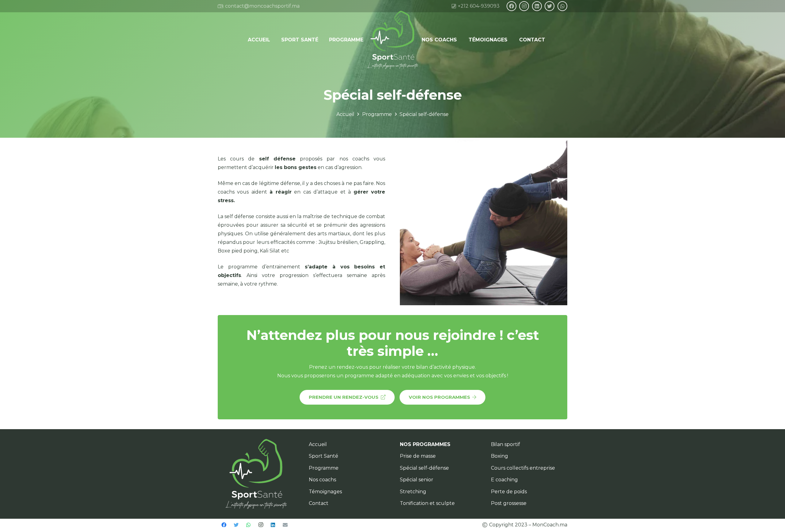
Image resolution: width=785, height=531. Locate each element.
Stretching (413, 491)
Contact (318, 503)
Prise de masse (418, 456)
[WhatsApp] (562, 6)
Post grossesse (509, 503)
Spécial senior (416, 480)
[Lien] (392, 40)
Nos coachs (322, 480)
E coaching (504, 480)
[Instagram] (524, 6)
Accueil (318, 444)
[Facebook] (511, 6)
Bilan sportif (505, 444)
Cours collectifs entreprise (523, 468)
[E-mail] (285, 525)
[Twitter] (549, 6)
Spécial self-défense (424, 468)
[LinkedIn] (537, 6)
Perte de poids (509, 491)
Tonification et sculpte (427, 503)
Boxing (499, 456)
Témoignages (325, 491)
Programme (324, 468)
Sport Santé (323, 456)
